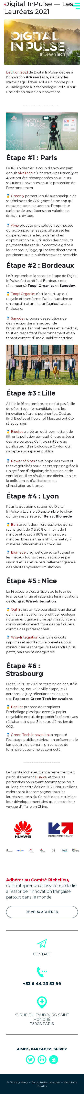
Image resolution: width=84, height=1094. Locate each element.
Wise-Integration (24, 637)
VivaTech (25, 173)
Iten (14, 525)
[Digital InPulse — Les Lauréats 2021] (42, 42)
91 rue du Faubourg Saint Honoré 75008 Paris (42, 1019)
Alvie (15, 225)
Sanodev (18, 318)
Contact (42, 954)
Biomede (18, 552)
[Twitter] (30, 1059)
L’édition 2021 (17, 72)
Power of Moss (23, 461)
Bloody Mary (18, 1082)
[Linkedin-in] (42, 1059)
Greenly (17, 196)
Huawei (41, 777)
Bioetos (17, 432)
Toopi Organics (23, 294)
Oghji (15, 609)
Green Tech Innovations (30, 735)
